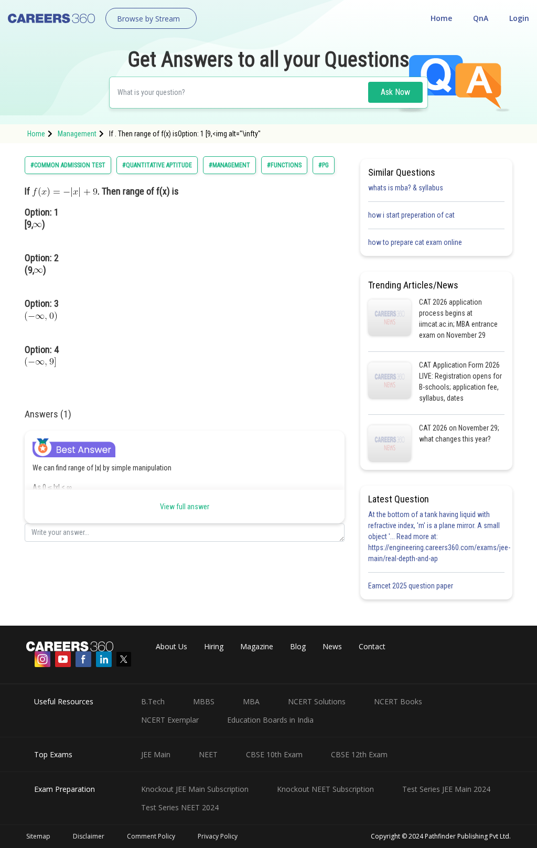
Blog (298, 646)
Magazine (256, 646)
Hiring (213, 646)
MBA (251, 701)
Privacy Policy (218, 836)
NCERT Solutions (317, 701)
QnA (480, 18)
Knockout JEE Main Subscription (195, 789)
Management (77, 134)
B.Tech (153, 701)
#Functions (284, 165)
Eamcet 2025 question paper (411, 586)
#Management (229, 165)
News (332, 646)
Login (519, 18)
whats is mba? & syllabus (405, 188)
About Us (171, 646)
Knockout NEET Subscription (325, 789)
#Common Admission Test (67, 165)
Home (441, 18)
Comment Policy (151, 836)
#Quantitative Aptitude (157, 165)
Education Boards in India (270, 720)
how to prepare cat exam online (415, 242)
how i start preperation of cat (411, 215)
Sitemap (38, 836)
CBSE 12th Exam (359, 754)
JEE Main (155, 754)
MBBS (203, 701)
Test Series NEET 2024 (180, 807)
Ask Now (395, 92)
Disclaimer (88, 836)
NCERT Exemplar (170, 720)
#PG (323, 165)
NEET (208, 754)
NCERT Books (398, 701)
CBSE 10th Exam (274, 754)
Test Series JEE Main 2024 (446, 789)
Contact (372, 646)
